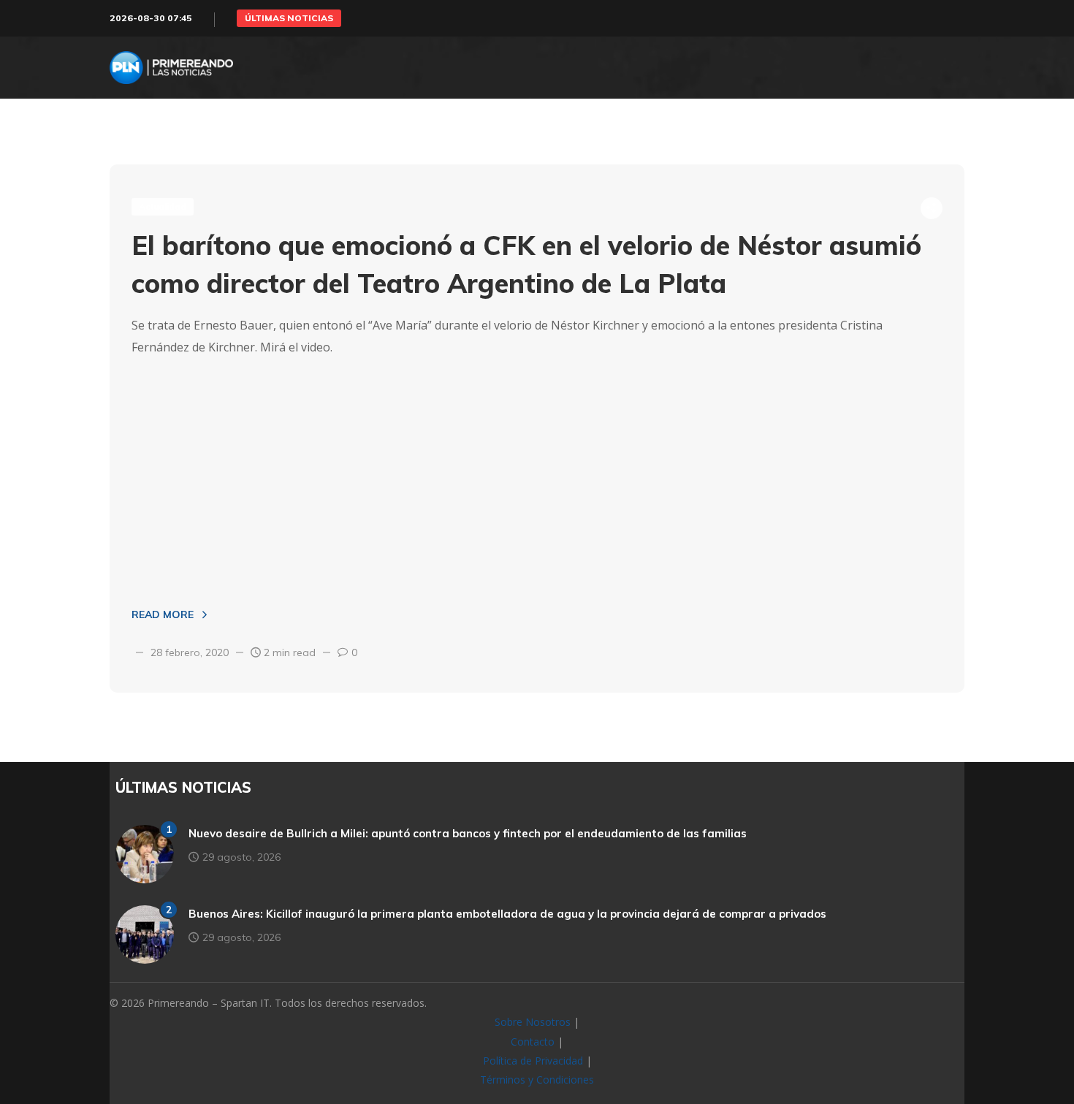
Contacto (533, 1041)
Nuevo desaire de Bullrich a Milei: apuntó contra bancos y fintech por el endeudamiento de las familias (467, 833)
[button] (289, 18)
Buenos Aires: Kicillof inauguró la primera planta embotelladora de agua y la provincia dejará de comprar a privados (507, 914)
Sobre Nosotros (533, 1022)
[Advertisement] (537, 475)
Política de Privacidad (533, 1060)
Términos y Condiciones (537, 1079)
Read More (163, 614)
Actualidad (162, 206)
